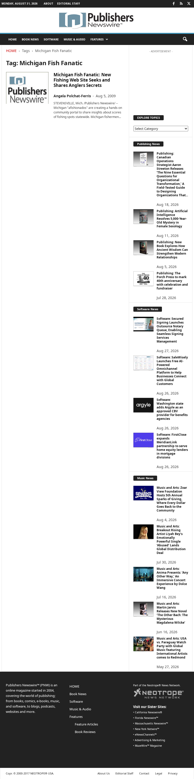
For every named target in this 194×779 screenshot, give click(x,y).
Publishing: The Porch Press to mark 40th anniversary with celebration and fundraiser (172, 280)
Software (51, 39)
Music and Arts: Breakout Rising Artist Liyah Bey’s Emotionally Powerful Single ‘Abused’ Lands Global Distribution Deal (171, 539)
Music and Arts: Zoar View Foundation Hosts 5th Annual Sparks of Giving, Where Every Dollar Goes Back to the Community (172, 499)
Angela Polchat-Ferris (72, 95)
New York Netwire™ (147, 729)
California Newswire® (148, 712)
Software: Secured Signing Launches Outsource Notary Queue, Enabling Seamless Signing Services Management (170, 330)
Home (11, 50)
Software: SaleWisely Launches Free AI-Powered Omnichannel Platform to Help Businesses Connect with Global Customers (172, 370)
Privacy (173, 773)
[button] (184, 39)
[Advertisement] (161, 80)
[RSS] (181, 4)
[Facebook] (174, 4)
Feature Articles (86, 724)
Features (97, 39)
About (48, 3)
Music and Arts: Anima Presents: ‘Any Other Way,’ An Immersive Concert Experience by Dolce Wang (172, 578)
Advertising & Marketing (150, 740)
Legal (158, 773)
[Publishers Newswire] (97, 20)
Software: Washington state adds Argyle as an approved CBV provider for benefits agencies (172, 409)
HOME (12, 39)
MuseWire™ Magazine (148, 745)
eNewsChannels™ (146, 734)
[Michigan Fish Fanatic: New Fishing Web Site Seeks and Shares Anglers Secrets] (27, 88)
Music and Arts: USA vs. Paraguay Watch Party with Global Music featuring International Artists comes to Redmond (172, 648)
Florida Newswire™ (146, 718)
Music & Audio (74, 39)
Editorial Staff (68, 3)
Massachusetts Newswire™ (151, 723)
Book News (30, 39)
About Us (104, 773)
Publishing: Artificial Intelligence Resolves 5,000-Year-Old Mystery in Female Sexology (172, 218)
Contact (144, 773)
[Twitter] (189, 4)
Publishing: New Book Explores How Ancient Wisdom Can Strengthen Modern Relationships (172, 249)
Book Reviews (85, 731)
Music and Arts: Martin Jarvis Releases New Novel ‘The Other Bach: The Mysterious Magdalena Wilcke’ (172, 613)
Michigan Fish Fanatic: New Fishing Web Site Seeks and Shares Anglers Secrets (82, 80)
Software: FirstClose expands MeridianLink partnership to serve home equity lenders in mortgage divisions (172, 445)
